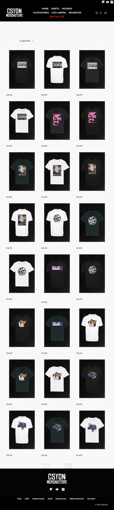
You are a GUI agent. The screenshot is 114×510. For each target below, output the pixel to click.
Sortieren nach (11, 41)
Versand (91, 499)
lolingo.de (104, 505)
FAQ (19, 499)
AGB (50, 499)
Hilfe (27, 499)
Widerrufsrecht (77, 499)
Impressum (61, 499)
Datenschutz (38, 499)
